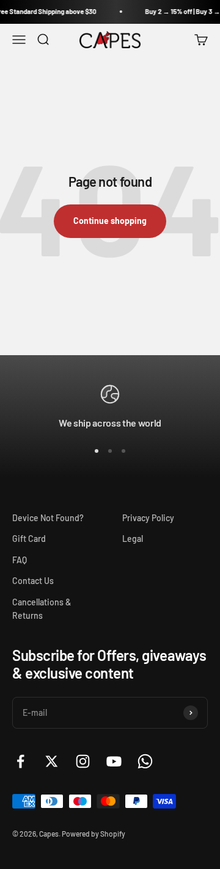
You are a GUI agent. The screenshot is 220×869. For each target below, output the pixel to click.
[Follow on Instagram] (83, 761)
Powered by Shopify (93, 833)
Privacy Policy (148, 518)
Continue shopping (110, 220)
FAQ (19, 560)
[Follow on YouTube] (114, 761)
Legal (132, 538)
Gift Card (29, 538)
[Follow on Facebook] (20, 761)
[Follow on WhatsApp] (145, 761)
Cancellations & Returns (41, 609)
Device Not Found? (48, 518)
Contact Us (33, 580)
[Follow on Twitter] (51, 761)
